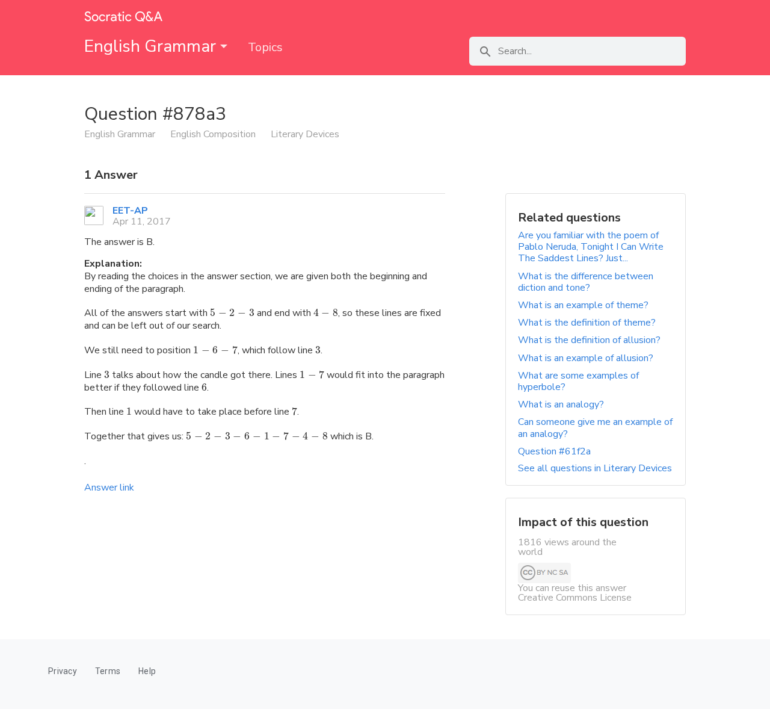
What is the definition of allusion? (589, 340)
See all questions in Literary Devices (595, 468)
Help (147, 671)
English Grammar (152, 46)
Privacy (62, 671)
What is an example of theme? (583, 305)
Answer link (109, 487)
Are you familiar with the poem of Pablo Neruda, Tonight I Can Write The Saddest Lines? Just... (591, 247)
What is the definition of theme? (587, 322)
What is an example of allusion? (585, 358)
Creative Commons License (575, 597)
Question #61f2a (554, 451)
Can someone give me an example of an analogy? (595, 427)
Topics (265, 47)
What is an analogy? (561, 404)
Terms (107, 671)
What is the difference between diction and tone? (585, 282)
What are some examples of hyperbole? (578, 381)
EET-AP (130, 210)
